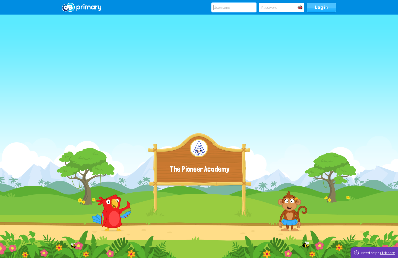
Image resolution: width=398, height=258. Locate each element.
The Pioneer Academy (200, 169)
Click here (387, 252)
